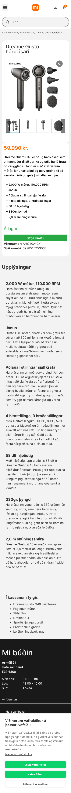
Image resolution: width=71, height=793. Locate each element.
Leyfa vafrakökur (35, 764)
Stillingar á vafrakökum (35, 784)
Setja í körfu (35, 238)
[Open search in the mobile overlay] (35, 22)
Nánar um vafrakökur (18, 754)
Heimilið (13, 32)
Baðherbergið (27, 32)
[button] (5, 7)
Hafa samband (12, 667)
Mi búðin (17, 652)
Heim (4, 32)
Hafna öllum (35, 774)
